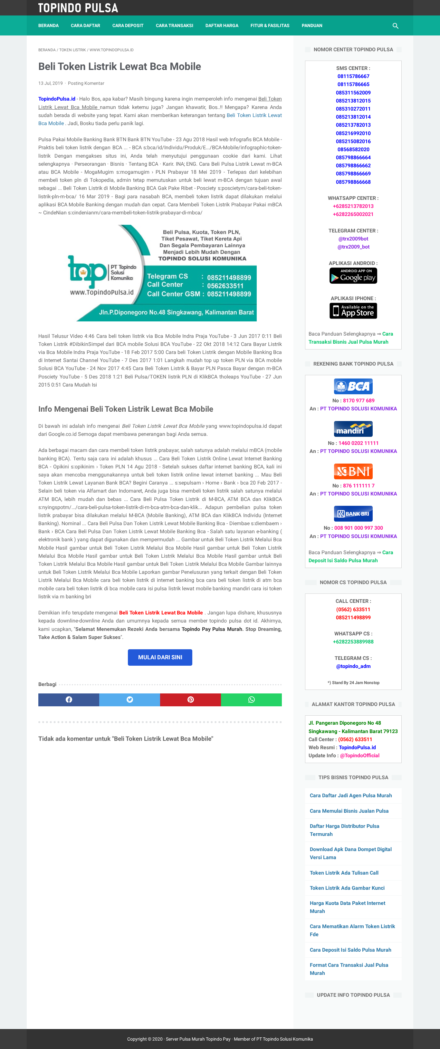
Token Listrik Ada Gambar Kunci (347, 888)
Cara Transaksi (174, 25)
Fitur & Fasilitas (270, 25)
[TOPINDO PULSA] (82, 7)
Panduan (312, 25)
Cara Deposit (128, 25)
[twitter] (129, 699)
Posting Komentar (86, 83)
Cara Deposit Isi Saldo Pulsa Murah (350, 950)
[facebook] (68, 699)
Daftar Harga (222, 25)
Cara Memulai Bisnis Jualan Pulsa (349, 811)
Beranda (48, 25)
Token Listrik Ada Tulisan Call (344, 873)
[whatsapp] (251, 699)
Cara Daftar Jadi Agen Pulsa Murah (351, 795)
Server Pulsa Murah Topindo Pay (198, 1039)
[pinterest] (190, 699)
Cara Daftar (85, 25)
